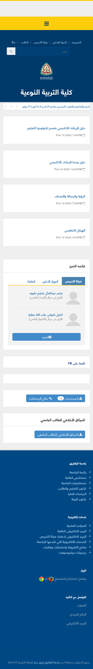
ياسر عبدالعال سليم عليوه (46, 293)
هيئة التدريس (40, 42)
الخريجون (76, 42)
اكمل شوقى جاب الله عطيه (45, 314)
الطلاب (24, 42)
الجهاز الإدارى (60, 42)
